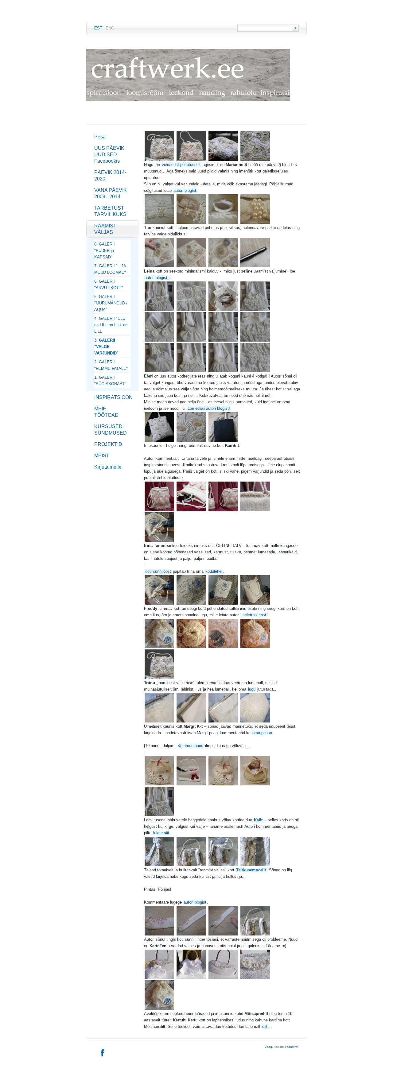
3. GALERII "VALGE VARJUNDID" (106, 346)
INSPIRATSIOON (113, 397)
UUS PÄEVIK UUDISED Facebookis (109, 154)
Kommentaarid (190, 745)
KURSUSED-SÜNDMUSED (110, 430)
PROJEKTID (108, 444)
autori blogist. (185, 190)
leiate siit (161, 833)
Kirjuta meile (108, 467)
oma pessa (262, 732)
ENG (110, 28)
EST (98, 28)
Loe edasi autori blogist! (209, 408)
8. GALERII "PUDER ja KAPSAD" (104, 250)
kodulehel (213, 571)
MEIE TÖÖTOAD (106, 412)
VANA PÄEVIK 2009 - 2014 (110, 193)
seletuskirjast (254, 615)
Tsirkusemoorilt (251, 870)
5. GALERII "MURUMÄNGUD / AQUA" (110, 303)
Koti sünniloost (158, 571)
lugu (251, 689)
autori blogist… (158, 277)
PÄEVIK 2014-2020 (110, 175)
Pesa (100, 136)
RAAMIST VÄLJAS (105, 229)
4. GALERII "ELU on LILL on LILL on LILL (110, 325)
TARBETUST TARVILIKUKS (110, 211)
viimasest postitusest (181, 164)
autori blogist (195, 902)
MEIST (101, 455)
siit (264, 1026)
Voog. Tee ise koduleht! (281, 1046)
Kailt (258, 820)
